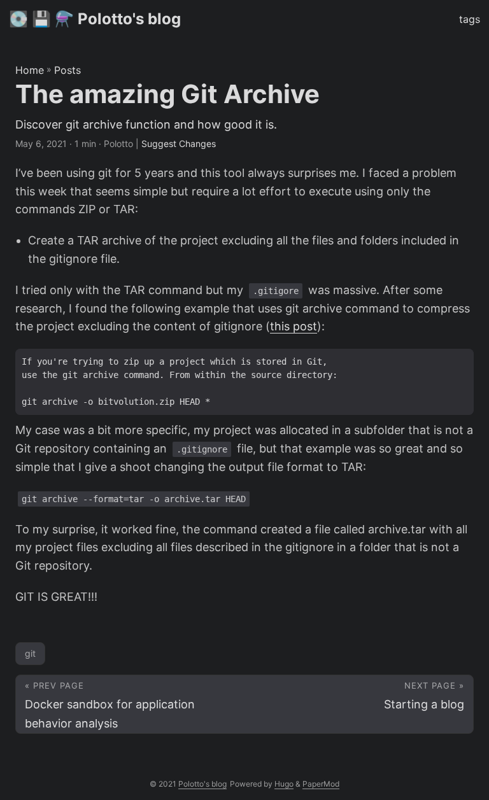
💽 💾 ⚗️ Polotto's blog (95, 19)
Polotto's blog (202, 784)
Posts (67, 70)
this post (293, 326)
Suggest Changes (178, 143)
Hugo (284, 784)
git (30, 653)
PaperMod (320, 784)
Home (29, 70)
